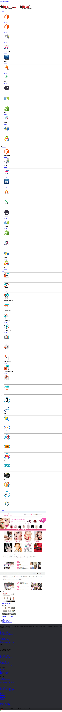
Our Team (2, 699)
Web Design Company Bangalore (5, 687)
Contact (3, 510)
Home (3, 11)
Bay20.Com (2, 669)
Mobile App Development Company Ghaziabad (7, 682)
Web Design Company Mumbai (4, 663)
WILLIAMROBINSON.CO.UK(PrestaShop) (7, 616)
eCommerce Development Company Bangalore (7, 690)
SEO (3, 271)
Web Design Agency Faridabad (4, 703)
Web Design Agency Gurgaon (4, 639)
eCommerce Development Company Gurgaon (7, 642)
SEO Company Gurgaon (3, 638)
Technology (4, 147)
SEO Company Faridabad (4, 702)
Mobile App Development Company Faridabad (7, 706)
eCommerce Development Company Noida (6, 657)
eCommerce (4, 396)
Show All (5, 22)
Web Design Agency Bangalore (4, 686)
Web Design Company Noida (4, 655)
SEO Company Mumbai (3, 661)
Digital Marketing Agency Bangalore (5, 688)
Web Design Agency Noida (4, 654)
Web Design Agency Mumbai (4, 662)
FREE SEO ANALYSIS (3, 4)
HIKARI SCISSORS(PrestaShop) (6, 603)
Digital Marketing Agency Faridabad (5, 705)
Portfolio (3, 12)
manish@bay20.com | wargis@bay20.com (4, 1)
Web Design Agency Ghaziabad (5, 679)
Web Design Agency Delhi (4, 631)
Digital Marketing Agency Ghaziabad (5, 680)
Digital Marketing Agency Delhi (5, 633)
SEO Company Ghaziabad (4, 678)
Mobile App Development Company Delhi (6, 634)
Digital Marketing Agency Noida (5, 656)
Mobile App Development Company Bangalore (7, 689)
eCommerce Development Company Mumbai (6, 665)
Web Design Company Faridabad (5, 704)
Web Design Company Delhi (4, 632)
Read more (5, 157)
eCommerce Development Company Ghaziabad (7, 681)
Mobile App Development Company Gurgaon (7, 641)
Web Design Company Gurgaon (5, 640)
